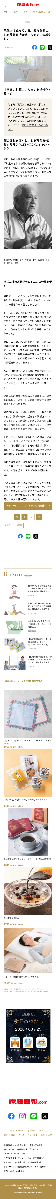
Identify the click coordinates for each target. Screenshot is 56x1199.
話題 (43, 1135)
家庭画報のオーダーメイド (27, 1149)
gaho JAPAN (9, 1149)
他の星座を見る (28, 1057)
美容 (41, 1130)
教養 (13, 1135)
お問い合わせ (40, 1167)
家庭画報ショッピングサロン (15, 1145)
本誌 (50, 1135)
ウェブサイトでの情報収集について (18, 1167)
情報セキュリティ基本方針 (14, 1162)
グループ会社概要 (34, 1158)
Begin (24, 1154)
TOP (6, 12)
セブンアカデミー (37, 1145)
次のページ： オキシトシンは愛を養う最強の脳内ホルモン (29, 505)
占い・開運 (32, 1135)
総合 (25, 12)
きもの (21, 1135)
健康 (15, 12)
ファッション (21, 1130)
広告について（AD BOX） (14, 1171)
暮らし (33, 1130)
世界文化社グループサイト (14, 1158)
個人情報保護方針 (34, 1162)
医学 (20, 525)
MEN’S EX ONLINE (11, 1154)
